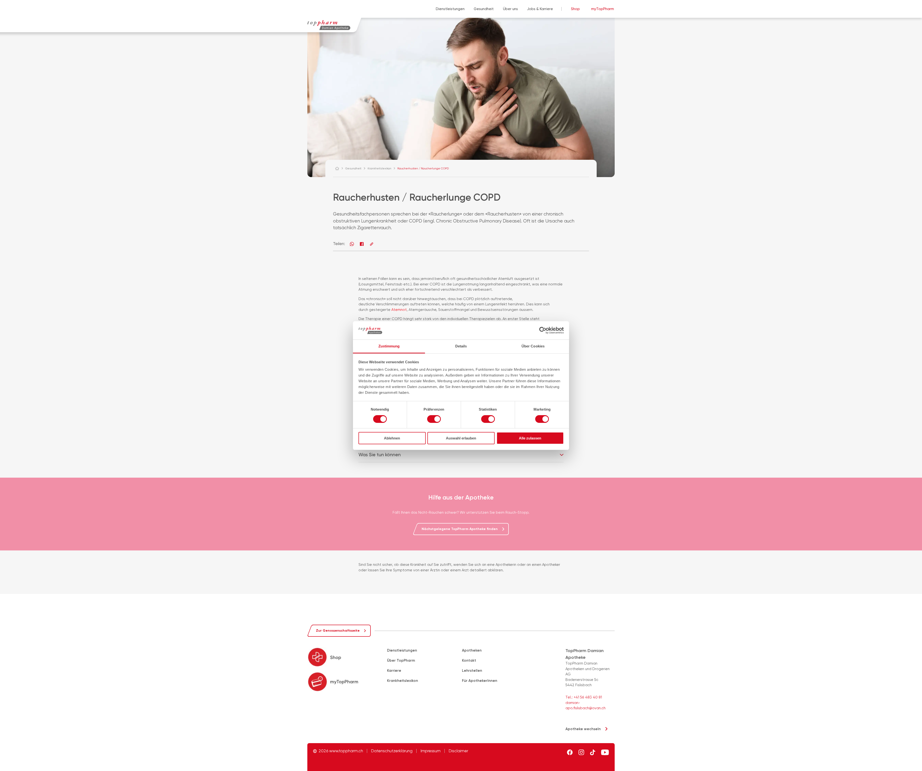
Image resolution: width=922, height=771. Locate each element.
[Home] (339, 168)
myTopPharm (602, 9)
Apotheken (472, 650)
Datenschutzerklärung (391, 751)
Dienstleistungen (450, 9)
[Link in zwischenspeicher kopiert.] (372, 244)
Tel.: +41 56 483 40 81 (583, 697)
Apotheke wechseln (583, 729)
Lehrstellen (472, 670)
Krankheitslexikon (402, 680)
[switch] (434, 419)
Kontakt (469, 660)
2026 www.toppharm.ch (341, 751)
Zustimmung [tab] (389, 346)
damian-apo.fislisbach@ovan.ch (585, 705)
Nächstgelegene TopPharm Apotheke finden (460, 529)
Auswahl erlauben (461, 438)
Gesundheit (484, 9)
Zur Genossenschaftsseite (338, 631)
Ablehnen (392, 438)
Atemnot (399, 310)
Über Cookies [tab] (533, 346)
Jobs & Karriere (540, 9)
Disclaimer (458, 751)
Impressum (430, 751)
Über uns (510, 9)
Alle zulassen (530, 438)
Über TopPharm (401, 660)
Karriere (394, 670)
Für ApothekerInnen (479, 680)
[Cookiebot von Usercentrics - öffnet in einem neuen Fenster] (543, 330)
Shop (575, 9)
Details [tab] (461, 346)
